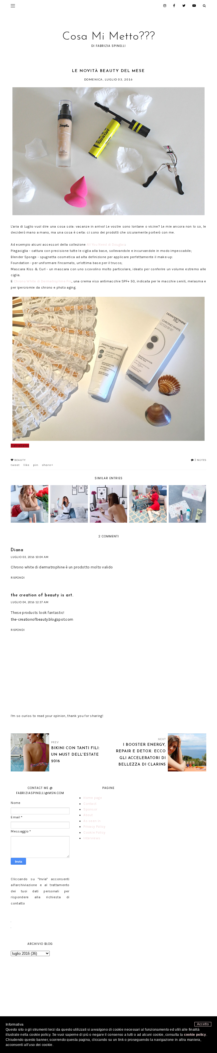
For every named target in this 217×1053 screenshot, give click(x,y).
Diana (17, 550)
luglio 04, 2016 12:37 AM (30, 602)
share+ (47, 465)
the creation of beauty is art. (42, 595)
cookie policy (195, 1035)
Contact (89, 804)
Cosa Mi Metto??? (108, 36)
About (88, 815)
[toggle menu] (13, 5)
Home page (92, 798)
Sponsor (90, 809)
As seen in (92, 821)
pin (35, 465)
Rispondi (18, 577)
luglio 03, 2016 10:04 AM (30, 557)
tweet (15, 465)
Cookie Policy (94, 832)
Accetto (203, 1024)
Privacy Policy (94, 827)
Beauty (20, 460)
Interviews (91, 838)
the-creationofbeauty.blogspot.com (42, 619)
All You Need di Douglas (106, 245)
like (26, 465)
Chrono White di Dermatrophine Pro (42, 281)
